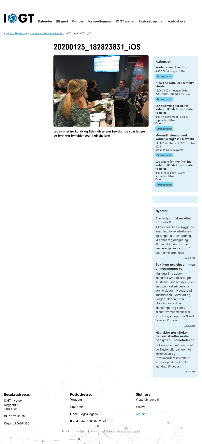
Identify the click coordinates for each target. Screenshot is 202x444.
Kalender (45, 21)
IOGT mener (125, 21)
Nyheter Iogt (21, 33)
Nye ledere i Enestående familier (46, 33)
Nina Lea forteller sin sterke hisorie (175, 84)
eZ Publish (108, 431)
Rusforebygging (151, 21)
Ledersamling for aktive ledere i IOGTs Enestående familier (174, 109)
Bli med (62, 21)
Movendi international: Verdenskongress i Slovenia (174, 137)
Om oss (78, 21)
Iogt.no (9, 33)
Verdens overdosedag (170, 67)
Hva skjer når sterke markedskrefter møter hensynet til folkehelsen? (174, 336)
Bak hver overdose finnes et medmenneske (175, 267)
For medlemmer (100, 21)
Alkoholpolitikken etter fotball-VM (173, 220)
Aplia (82, 431)
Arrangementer (164, 76)
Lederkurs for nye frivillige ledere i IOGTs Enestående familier (174, 165)
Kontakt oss (176, 21)
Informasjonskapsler (128, 431)
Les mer (189, 257)
